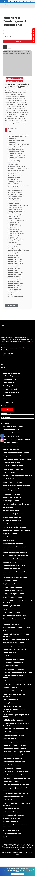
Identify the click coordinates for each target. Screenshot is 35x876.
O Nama (5, 370)
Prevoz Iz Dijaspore (13, 205)
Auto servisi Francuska (11, 449)
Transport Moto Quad (14, 268)
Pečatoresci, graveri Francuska (14, 646)
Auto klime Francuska (10, 443)
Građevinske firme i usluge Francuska (16, 530)
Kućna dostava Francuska (12, 597)
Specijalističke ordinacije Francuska (16, 771)
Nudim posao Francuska (11, 631)
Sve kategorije (9, 382)
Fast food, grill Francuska (12, 517)
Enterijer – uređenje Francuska (14, 514)
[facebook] (2, 436)
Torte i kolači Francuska (11, 808)
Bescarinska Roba (23, 135)
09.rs (17, 854)
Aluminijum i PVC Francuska (13, 426)
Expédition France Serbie (15, 172)
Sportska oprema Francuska (13, 775)
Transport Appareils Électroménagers (18, 250)
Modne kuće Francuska (11, 624)
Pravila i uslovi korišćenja (12, 392)
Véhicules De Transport (14, 289)
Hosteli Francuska (9, 537)
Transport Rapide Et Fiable (15, 278)
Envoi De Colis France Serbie (16, 170)
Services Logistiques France (16, 239)
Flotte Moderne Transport (15, 175)
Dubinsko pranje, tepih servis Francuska (17, 504)
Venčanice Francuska (10, 822)
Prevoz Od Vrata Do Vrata (15, 207)
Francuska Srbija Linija (14, 177)
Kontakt (6, 399)
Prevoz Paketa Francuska (15, 209)
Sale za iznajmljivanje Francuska (14, 742)
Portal (3, 367)
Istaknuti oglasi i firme (12, 376)
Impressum (7, 396)
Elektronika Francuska (11, 511)
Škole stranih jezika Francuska (14, 762)
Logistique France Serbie (15, 192)
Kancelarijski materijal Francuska (15, 577)
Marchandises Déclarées (15, 194)
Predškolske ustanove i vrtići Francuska (17, 684)
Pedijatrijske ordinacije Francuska (15, 649)
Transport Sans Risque (14, 280)
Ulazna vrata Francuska (11, 818)
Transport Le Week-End (14, 265)
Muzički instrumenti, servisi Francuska (16, 627)
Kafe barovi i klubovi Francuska (14, 565)
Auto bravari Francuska (11, 433)
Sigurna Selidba (12, 242)
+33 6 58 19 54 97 (13, 128)
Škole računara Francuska (12, 758)
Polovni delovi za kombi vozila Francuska (17, 672)
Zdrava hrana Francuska (12, 834)
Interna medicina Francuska (13, 544)
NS (26, 852)
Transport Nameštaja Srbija (15, 272)
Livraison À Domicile (13, 183)
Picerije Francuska (9, 656)
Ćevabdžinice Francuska (11, 479)
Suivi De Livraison (13, 248)
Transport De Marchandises (15, 254)
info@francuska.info (8, 353)
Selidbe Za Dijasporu (13, 229)
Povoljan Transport (13, 201)
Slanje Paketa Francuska (14, 244)
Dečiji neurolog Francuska (12, 494)
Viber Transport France (14, 293)
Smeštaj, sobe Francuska (12, 768)
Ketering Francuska (10, 581)
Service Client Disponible (15, 231)
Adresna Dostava (12, 135)
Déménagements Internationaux (16, 157)
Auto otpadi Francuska (11, 446)
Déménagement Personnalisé (16, 149)
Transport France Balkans (15, 259)
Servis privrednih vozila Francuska (15, 745)
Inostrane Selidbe (13, 179)
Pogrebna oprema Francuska (13, 659)
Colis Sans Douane (13, 142)
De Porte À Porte (24, 144)
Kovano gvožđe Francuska (12, 587)
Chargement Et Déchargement (16, 140)
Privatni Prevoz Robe (13, 213)
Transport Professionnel (14, 276)
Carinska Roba (12, 138)
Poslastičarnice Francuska (12, 681)
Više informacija (11, 305)
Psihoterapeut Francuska (12, 706)
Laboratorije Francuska (11, 606)
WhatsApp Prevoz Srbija (14, 294)
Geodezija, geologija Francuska (14, 527)
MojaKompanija (17, 852)
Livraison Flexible (23, 185)
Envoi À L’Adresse (23, 168)
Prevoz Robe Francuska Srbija (16, 211)
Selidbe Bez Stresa (13, 224)
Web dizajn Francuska (11, 830)
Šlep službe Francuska (11, 765)
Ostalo (5, 837)
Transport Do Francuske (14, 257)
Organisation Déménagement (16, 196)
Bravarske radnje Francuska (13, 469)
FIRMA (10, 852)
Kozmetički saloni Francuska (13, 590)
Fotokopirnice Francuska (12, 520)
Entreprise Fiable (12, 168)
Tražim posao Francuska (12, 812)
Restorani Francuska (10, 732)
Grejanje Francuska (10, 534)
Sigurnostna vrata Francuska (13, 755)
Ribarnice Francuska (10, 739)
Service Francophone (14, 235)
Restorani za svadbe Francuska (14, 735)
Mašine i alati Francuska (11, 612)
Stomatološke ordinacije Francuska (16, 785)
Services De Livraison (14, 237)
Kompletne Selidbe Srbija (15, 181)
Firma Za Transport (13, 174)
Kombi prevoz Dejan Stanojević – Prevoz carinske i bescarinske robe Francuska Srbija (17, 86)
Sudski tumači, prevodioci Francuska (16, 793)
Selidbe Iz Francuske (13, 228)
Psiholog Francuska (10, 703)
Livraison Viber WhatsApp (15, 190)
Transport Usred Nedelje (14, 285)
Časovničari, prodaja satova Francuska (17, 476)
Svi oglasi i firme (10, 379)
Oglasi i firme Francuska (11, 373)
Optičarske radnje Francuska (13, 643)
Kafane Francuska (9, 562)
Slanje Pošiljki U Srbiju (14, 246)
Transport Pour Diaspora (15, 274)
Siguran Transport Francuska (16, 241)
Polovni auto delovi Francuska (14, 669)
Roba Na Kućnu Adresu (14, 218)
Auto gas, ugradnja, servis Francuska (16, 439)
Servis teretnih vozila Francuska (14, 748)
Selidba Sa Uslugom (22, 220)
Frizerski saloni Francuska (12, 524)
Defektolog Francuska (11, 501)
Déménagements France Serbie (16, 155)
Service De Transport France (16, 233)
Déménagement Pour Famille (16, 151)
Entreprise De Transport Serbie (16, 166)
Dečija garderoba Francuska (13, 482)
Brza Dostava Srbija (13, 136)
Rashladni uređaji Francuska (13, 720)
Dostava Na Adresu (13, 162)
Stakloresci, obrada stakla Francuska (16, 778)
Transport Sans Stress (14, 281)
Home (3, 364)
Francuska (5, 423)
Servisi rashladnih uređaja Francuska (16, 752)
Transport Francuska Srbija (15, 263)
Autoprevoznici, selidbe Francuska (14, 81)
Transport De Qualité (13, 255)
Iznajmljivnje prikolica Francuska (15, 552)
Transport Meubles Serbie (15, 267)
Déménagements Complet (15, 153)
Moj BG (30, 852)
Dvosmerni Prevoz (13, 164)
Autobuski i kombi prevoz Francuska (14, 78)
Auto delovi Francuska (11, 436)
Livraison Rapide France (14, 187)
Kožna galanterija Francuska (13, 594)
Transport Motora (13, 270)
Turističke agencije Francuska (14, 815)
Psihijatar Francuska (10, 699)
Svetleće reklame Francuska (13, 797)
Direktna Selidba (12, 159)
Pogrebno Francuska (10, 666)
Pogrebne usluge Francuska (13, 662)
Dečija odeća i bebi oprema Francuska (16, 486)
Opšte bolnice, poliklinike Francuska (16, 639)
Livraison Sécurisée (13, 188)
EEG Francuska (8, 507)
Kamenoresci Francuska (11, 569)
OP (24, 852)
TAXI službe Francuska (11, 800)
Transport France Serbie (14, 261)
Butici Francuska (9, 472)
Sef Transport (11, 220)
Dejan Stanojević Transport (15, 146)
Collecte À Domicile (13, 144)
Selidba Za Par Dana (13, 222)
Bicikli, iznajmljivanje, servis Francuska (17, 459)
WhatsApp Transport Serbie (15, 296)
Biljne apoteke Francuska (12, 462)
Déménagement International (16, 148)
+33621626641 (7, 355)
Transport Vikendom (13, 287)
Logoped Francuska (10, 609)
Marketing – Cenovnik (11, 386)
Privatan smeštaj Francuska (13, 691)
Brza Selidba (23, 136)
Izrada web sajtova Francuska (14, 559)
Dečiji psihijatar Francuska (12, 497)
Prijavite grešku (8, 402)
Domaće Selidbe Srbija (14, 161)
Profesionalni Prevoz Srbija (15, 214)
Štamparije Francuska (11, 781)
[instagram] (2, 440)
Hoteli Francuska (9, 540)
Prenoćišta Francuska (11, 688)
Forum (3, 405)
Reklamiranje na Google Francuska (15, 729)
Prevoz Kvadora (24, 205)
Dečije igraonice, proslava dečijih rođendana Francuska (15, 490)
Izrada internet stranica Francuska (15, 555)
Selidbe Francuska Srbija (15, 226)
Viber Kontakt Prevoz (13, 291)
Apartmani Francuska (11, 429)
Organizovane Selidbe (14, 198)
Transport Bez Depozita (14, 252)
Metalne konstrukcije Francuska (14, 616)
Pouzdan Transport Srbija (15, 200)
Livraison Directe (12, 185)
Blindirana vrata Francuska (13, 466)
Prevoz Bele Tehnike (13, 203)
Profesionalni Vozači (13, 216)
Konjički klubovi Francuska (12, 584)
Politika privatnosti (10, 389)
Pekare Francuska (9, 653)
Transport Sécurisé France (15, 283)
